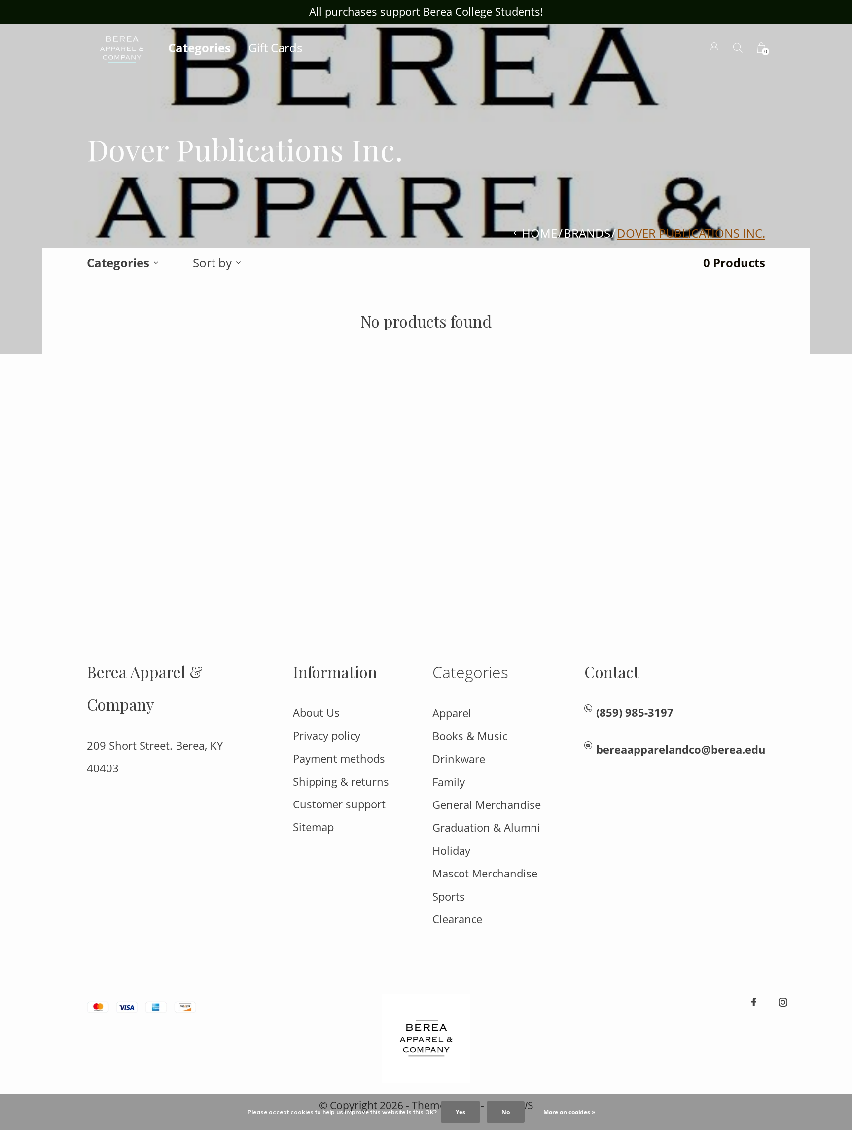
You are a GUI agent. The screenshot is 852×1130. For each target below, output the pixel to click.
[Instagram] (783, 1002)
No (505, 1112)
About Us (316, 712)
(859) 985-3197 (635, 712)
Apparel (451, 713)
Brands (587, 233)
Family (448, 782)
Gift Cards (275, 47)
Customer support (339, 804)
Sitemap (313, 827)
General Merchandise (486, 804)
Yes (460, 1112)
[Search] (738, 47)
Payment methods (339, 758)
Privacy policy (326, 735)
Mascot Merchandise (484, 873)
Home (539, 233)
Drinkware (458, 758)
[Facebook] (753, 1002)
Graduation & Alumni (486, 827)
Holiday (451, 850)
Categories (199, 47)
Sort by (212, 263)
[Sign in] (714, 47)
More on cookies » (569, 1112)
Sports (448, 896)
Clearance (457, 919)
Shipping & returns (341, 781)
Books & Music (469, 736)
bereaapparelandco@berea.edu (680, 749)
